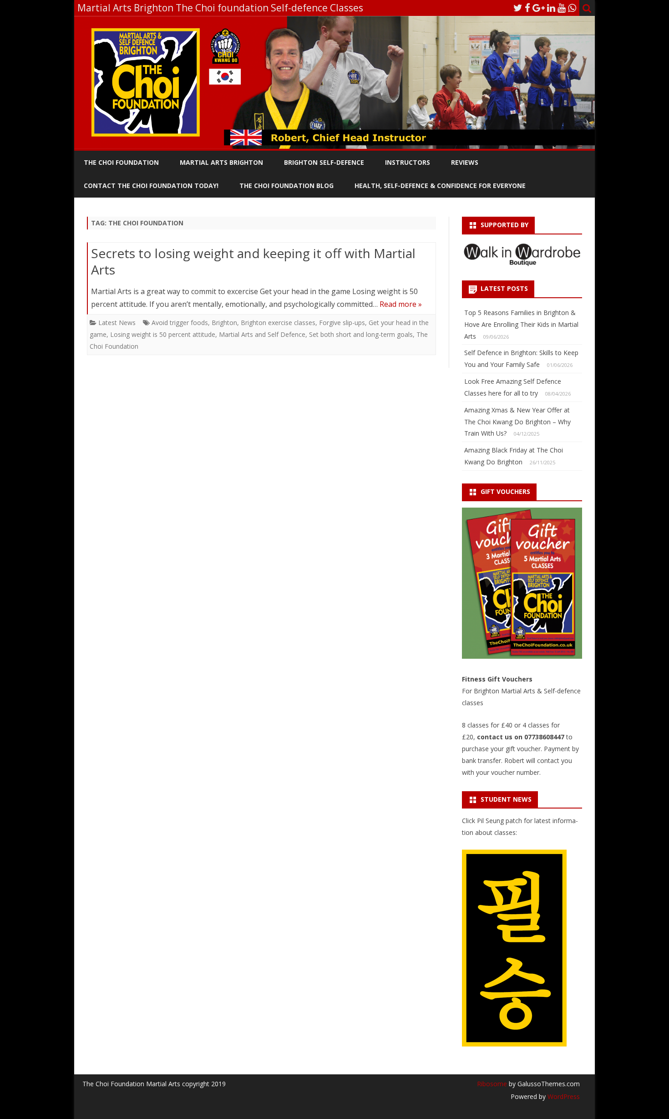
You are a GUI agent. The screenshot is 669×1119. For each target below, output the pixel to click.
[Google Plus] (538, 7)
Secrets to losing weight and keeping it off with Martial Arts (253, 261)
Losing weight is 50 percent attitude (162, 334)
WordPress (563, 1096)
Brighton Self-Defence (324, 162)
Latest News (117, 322)
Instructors (407, 162)
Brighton (224, 322)
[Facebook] (527, 7)
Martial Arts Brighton (221, 162)
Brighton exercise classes (278, 322)
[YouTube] (562, 7)
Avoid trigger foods (180, 322)
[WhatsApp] (572, 7)
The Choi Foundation (121, 162)
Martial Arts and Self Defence (262, 334)
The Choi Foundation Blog (286, 185)
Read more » (401, 304)
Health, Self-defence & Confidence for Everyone (440, 185)
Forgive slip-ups (342, 322)
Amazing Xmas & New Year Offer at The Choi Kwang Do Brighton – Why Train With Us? (517, 422)
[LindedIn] (551, 7)
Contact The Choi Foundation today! (151, 185)
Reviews (464, 162)
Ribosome (492, 1083)
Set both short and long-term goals (361, 334)
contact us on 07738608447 (521, 736)
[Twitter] (517, 7)
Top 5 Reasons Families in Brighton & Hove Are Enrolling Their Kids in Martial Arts (521, 324)
